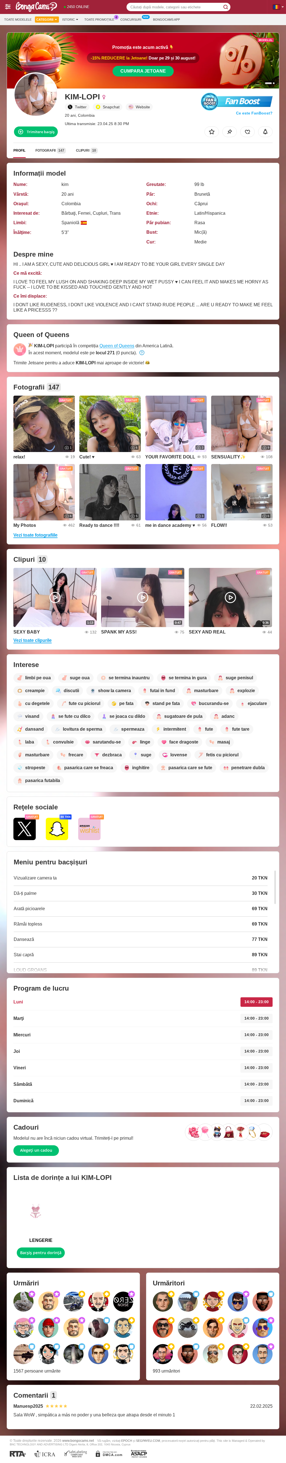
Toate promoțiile (99, 19)
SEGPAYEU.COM (148, 1440)
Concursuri (130, 19)
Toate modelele (18, 19)
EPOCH (126, 1440)
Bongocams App (166, 19)
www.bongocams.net (78, 1440)
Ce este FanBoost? (254, 113)
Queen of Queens (116, 345)
